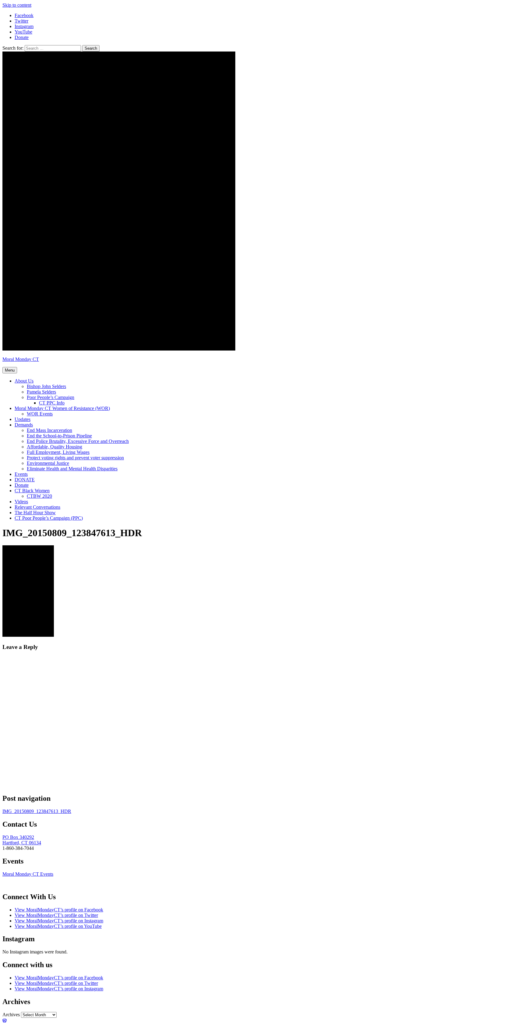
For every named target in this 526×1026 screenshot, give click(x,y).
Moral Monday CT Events (27, 874)
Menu (10, 370)
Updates (22, 419)
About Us (24, 380)
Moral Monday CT (20, 359)
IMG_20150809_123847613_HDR (36, 811)
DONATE (25, 479)
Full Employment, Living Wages (58, 452)
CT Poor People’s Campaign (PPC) (49, 518)
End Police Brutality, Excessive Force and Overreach (78, 441)
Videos (21, 501)
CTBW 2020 (39, 496)
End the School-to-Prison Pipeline (59, 435)
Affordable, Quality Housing (54, 446)
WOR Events (40, 413)
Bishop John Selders (46, 386)
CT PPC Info (52, 402)
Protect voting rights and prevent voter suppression (75, 457)
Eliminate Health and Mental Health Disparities (72, 468)
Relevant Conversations (37, 507)
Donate (22, 485)
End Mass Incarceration (49, 430)
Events (21, 474)
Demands (24, 424)
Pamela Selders (41, 391)
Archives (11, 1014)
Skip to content (16, 5)
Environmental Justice (48, 463)
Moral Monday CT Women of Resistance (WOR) (62, 408)
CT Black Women (32, 490)
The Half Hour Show (35, 512)
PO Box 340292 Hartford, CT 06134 (21, 840)
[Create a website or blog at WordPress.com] (4, 1020)
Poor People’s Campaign (50, 397)
